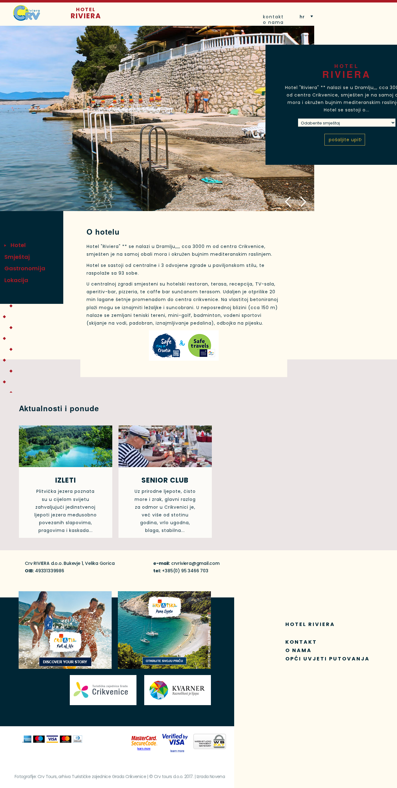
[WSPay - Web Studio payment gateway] (209, 741)
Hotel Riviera (310, 624)
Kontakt (273, 17)
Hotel (86, 13)
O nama (273, 22)
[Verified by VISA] (175, 743)
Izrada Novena (211, 776)
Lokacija (16, 280)
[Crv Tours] (26, 13)
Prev (288, 202)
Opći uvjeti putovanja (327, 658)
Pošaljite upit (345, 140)
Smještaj (17, 257)
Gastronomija (24, 268)
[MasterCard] (144, 743)
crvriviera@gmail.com (195, 563)
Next (302, 202)
